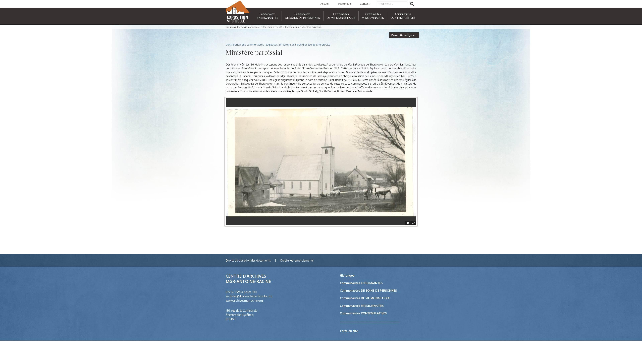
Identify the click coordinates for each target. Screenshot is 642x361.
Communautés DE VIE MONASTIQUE (365, 298)
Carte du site (349, 331)
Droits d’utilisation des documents (248, 260)
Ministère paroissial (312, 27)
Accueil (324, 3)
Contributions (292, 27)
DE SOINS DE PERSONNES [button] (302, 16)
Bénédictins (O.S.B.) (272, 27)
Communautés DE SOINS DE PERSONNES (368, 290)
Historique (344, 3)
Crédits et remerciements (297, 260)
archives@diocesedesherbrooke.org (249, 296)
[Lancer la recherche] (412, 4)
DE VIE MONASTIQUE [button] (341, 16)
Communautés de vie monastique (243, 27)
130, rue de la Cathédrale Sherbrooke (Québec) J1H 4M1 (241, 315)
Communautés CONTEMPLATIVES (363, 313)
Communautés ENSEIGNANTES (361, 283)
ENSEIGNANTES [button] (267, 16)
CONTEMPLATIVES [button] (403, 16)
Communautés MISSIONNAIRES (362, 306)
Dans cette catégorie (403, 35)
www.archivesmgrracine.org (244, 300)
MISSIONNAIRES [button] (373, 16)
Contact (364, 3)
